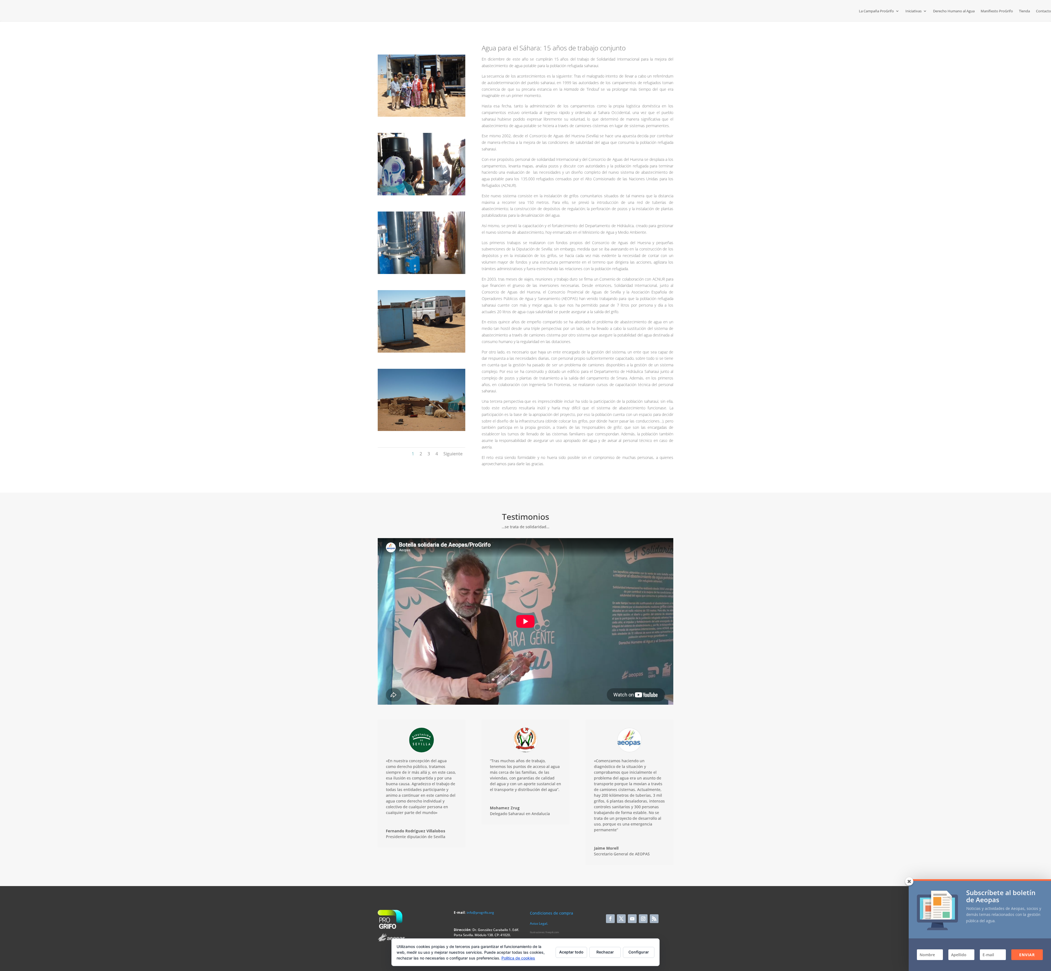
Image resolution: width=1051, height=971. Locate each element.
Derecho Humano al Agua (954, 11)
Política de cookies (518, 958)
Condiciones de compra (551, 913)
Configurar (638, 952)
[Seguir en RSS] (654, 918)
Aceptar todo (571, 952)
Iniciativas (913, 11)
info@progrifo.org (480, 912)
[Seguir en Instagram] (643, 918)
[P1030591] (421, 115)
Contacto (1043, 11)
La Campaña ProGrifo (876, 11)
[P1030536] (421, 429)
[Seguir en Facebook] (610, 918)
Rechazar (605, 952)
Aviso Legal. (539, 923)
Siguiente (453, 454)
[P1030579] (421, 193)
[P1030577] (421, 272)
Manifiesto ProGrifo (997, 11)
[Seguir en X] (621, 918)
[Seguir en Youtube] (632, 918)
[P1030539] (421, 351)
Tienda (1024, 11)
